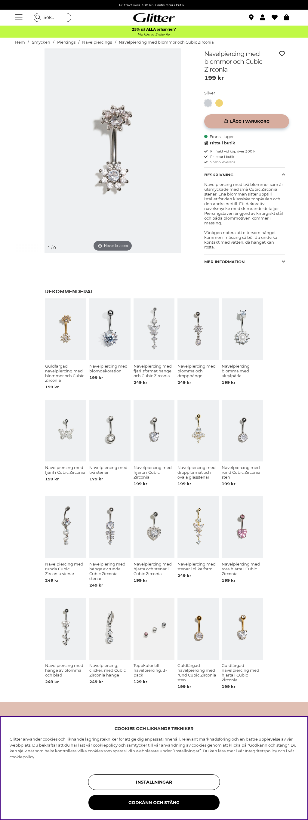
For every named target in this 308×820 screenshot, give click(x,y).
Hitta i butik (222, 142)
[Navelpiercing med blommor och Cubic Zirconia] (209, 103)
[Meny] (19, 17)
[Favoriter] (278, 17)
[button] (266, 17)
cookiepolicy (22, 756)
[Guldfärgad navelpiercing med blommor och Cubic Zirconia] (220, 103)
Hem (20, 42)
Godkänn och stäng (154, 802)
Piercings (66, 42)
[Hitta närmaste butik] (252, 18)
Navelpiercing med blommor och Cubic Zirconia (166, 42)
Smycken (41, 42)
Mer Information (224, 261)
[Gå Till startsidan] (154, 17)
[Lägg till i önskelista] (282, 54)
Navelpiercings (97, 42)
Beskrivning (218, 174)
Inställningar (154, 782)
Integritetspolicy (261, 750)
